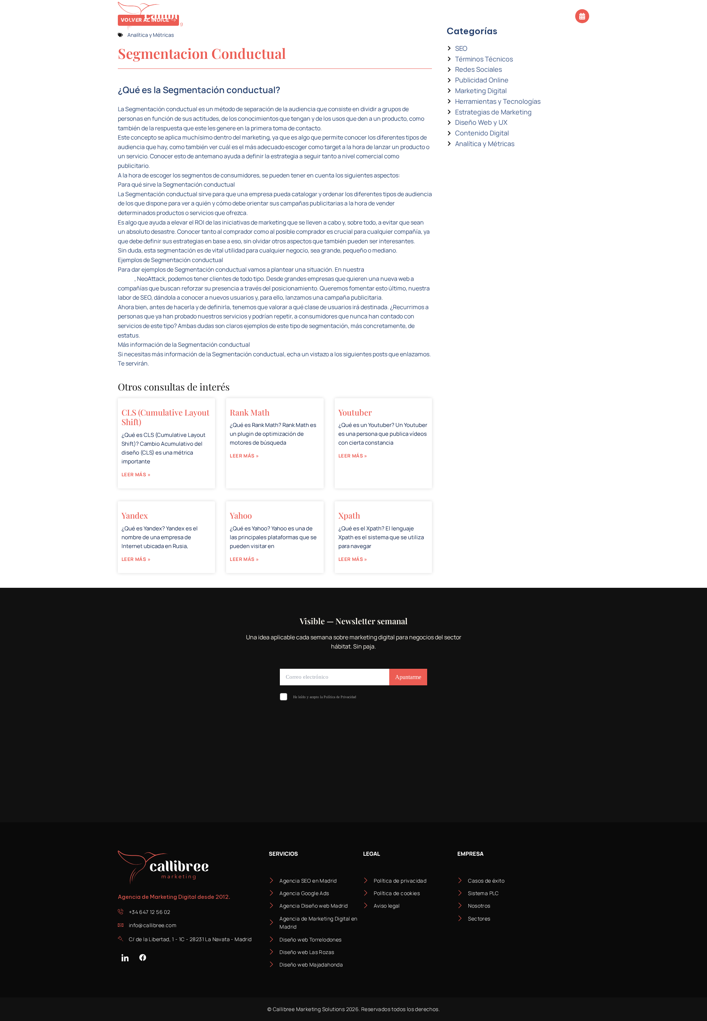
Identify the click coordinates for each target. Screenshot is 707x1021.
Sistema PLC (333, 16)
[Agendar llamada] (582, 16)
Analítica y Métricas (150, 34)
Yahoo (241, 515)
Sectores (277, 16)
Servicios (224, 16)
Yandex (135, 515)
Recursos (429, 16)
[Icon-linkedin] (125, 958)
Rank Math (250, 412)
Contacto (483, 16)
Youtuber (355, 412)
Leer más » (136, 474)
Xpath (349, 515)
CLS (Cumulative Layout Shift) (166, 417)
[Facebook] (143, 958)
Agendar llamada (546, 15)
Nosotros (382, 16)
